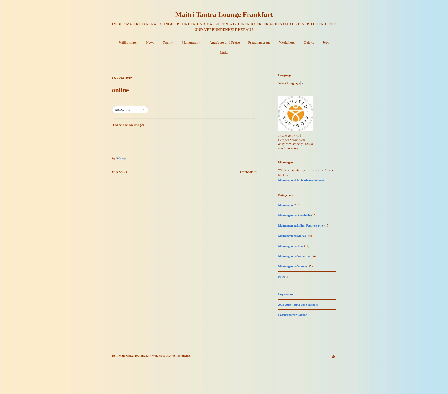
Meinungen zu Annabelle (294, 215)
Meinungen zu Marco (292, 235)
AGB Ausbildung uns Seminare (298, 304)
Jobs (326, 42)
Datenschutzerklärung (292, 314)
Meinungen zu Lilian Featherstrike (301, 225)
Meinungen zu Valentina (294, 256)
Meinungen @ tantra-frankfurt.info (301, 179)
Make (129, 355)
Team (167, 42)
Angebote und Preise (225, 42)
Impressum (285, 294)
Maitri (121, 158)
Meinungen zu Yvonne (292, 266)
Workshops (287, 42)
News (150, 42)
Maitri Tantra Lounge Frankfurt (224, 14)
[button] (130, 110)
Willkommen (128, 42)
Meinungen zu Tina (291, 246)
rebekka (121, 171)
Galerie (309, 42)
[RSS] (333, 356)
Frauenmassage (259, 42)
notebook (246, 171)
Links (224, 52)
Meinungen (190, 42)
